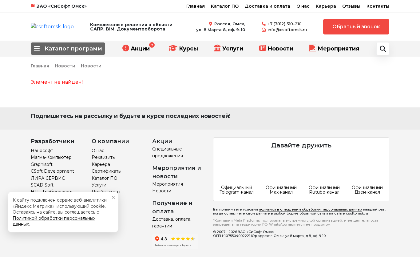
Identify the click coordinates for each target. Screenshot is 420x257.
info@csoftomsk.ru (287, 29)
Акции (140, 48)
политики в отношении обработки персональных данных (310, 209)
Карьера (326, 6)
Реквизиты (104, 157)
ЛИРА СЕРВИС (48, 178)
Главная (195, 6)
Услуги (232, 48)
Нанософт (42, 150)
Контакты (378, 6)
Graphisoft (42, 164)
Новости (280, 48)
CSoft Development (52, 171)
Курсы (188, 48)
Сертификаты (106, 171)
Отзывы (351, 6)
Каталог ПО (225, 6)
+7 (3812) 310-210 (285, 23)
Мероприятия (338, 48)
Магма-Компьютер (51, 157)
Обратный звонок (356, 27)
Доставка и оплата (267, 6)
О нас (303, 6)
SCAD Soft (42, 185)
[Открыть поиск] (382, 48)
